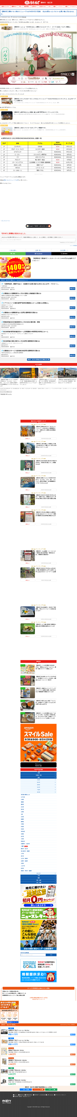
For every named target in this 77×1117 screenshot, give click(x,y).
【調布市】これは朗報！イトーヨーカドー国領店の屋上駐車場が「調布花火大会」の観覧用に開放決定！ (46, 552)
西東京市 (23, 841)
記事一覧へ (38, 250)
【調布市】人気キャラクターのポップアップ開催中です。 (30, 128)
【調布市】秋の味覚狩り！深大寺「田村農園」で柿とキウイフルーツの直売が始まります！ (46, 609)
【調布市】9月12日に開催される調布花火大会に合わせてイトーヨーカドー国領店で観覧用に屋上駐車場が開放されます (46, 514)
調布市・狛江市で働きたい (8, 280)
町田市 (22, 868)
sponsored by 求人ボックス (22, 280)
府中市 (22, 856)
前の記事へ (14, 250)
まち (50, 6)
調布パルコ (9, 391)
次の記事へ (63, 250)
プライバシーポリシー (60, 1094)
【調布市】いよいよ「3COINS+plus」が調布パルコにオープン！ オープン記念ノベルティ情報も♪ (42, 27)
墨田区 (22, 804)
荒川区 (22, 809)
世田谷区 (23, 831)
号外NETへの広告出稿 (39, 1094)
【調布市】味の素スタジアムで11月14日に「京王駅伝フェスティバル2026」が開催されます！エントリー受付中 (46, 678)
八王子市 (23, 865)
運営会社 (22, 1094)
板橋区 (22, 819)
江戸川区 (23, 797)
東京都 (24, 17)
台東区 (22, 811)
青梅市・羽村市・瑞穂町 (26, 870)
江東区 (22, 799)
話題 (54, 6)
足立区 (22, 806)
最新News (14, 6)
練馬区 (22, 821)
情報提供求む (29, 1094)
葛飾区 (22, 802)
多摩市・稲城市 (24, 861)
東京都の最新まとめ (25, 794)
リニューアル (3, 391)
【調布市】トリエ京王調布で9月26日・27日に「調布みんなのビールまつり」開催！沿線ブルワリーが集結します (46, 667)
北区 (22, 814)
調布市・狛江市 (46, 3)
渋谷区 (22, 829)
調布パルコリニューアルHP (11, 180)
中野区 (22, 824)
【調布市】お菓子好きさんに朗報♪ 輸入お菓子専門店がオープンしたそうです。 (36, 112)
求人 (20, 6)
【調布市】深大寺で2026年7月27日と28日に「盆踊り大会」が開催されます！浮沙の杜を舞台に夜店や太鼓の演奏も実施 (46, 496)
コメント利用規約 (73, 245)
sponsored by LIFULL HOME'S (67, 1024)
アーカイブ (73, 6)
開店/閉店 (26, 6)
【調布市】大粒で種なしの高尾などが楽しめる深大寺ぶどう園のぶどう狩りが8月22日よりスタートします (46, 445)
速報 (66, 6)
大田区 (22, 838)
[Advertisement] (38, 408)
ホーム (16, 1094)
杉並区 (22, 826)
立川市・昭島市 (24, 858)
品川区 (22, 836)
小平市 (22, 853)
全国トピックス (5, 6)
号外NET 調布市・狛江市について (22, 1096)
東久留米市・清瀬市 (25, 851)
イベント (60, 6)
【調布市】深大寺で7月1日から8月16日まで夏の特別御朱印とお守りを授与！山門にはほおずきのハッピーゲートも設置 (46, 570)
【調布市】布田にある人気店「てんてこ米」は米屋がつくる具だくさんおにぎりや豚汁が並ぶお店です (46, 702)
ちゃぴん (10, 394)
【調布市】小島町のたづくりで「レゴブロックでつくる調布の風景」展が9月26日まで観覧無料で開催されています (46, 690)
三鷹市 (24, 846)
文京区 (22, 816)
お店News (34, 6)
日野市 (22, 863)
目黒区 (22, 833)
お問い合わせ (50, 1094)
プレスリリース (5, 220)
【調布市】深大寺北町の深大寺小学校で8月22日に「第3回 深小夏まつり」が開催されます (46, 462)
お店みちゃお (42, 6)
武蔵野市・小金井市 (25, 843)
